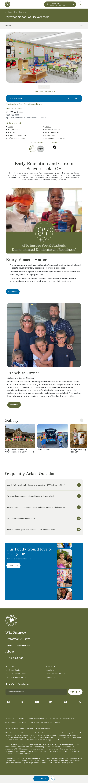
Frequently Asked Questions (57, 674)
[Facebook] (54, 147)
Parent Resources (18, 645)
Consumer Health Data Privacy (16, 722)
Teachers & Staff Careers (16, 674)
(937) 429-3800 (12, 115)
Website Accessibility (36, 719)
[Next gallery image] (81, 420)
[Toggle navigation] (80, 4)
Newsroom (50, 666)
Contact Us (41, 778)
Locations (50, 670)
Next (84, 57)
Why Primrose (16, 632)
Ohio (15, 12)
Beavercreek (23, 12)
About (10, 651)
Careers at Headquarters (16, 678)
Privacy (21, 719)
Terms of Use (10, 719)
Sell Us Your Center (13, 670)
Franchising (10, 666)
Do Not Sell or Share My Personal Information (46, 722)
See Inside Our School (44, 91)
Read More (14, 405)
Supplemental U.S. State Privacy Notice (62, 719)
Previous (4, 57)
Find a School (15, 657)
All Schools (8, 12)
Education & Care (18, 638)
